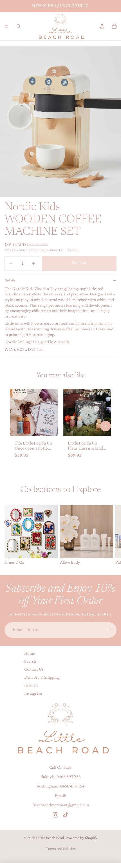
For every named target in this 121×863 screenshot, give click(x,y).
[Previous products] (15, 425)
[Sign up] (108, 630)
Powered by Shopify (81, 838)
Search (30, 662)
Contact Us (34, 670)
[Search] (18, 26)
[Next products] (105, 425)
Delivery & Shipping (42, 678)
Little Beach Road (50, 838)
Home (29, 654)
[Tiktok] (65, 815)
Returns (31, 686)
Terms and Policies (60, 849)
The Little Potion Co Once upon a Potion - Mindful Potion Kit (34, 448)
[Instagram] (55, 815)
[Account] (102, 26)
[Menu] (6, 26)
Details (10, 280)
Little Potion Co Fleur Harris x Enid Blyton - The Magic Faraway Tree (85, 451)
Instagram (33, 694)
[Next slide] (110, 535)
